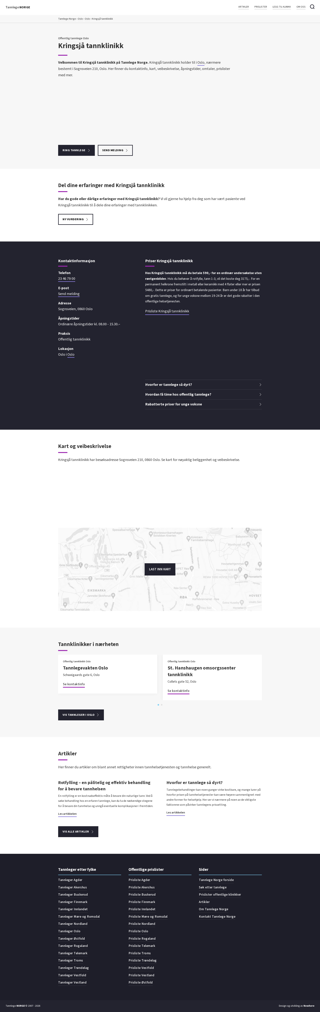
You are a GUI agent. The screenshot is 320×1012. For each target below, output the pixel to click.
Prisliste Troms (140, 953)
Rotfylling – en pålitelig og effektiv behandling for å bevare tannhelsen (104, 785)
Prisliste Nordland (142, 924)
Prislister (260, 7)
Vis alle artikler (76, 832)
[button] (203, 385)
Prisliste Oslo (138, 931)
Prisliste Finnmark (142, 902)
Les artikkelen (67, 814)
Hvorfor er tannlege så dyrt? (194, 782)
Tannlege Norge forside (216, 880)
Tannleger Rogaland (73, 946)
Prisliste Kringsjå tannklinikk (167, 311)
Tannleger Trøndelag (73, 968)
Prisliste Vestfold (141, 968)
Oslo (80, 19)
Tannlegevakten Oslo (85, 667)
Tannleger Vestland (72, 982)
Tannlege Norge (67, 19)
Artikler (243, 7)
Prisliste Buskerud (142, 894)
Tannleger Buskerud (73, 894)
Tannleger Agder (70, 880)
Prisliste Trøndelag (143, 960)
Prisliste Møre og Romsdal (148, 916)
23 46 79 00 (66, 278)
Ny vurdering (73, 219)
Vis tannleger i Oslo (78, 715)
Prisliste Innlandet (142, 909)
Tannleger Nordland (72, 924)
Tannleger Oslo (69, 931)
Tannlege (18, 7)
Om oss (301, 7)
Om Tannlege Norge (213, 909)
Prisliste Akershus (142, 887)
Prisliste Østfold (141, 982)
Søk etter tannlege (212, 887)
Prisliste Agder (139, 880)
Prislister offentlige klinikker (220, 894)
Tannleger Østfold (71, 938)
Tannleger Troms (70, 960)
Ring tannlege (74, 150)
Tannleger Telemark (72, 953)
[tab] (158, 705)
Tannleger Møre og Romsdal (79, 916)
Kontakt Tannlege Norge (217, 916)
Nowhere (309, 1006)
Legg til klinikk (282, 7)
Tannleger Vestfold (72, 975)
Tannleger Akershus (72, 887)
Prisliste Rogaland (142, 938)
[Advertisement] (144, 111)
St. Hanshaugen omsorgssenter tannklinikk (202, 671)
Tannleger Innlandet (73, 909)
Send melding (112, 150)
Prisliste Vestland (141, 975)
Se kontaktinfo (74, 684)
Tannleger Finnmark (72, 902)
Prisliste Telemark (142, 946)
